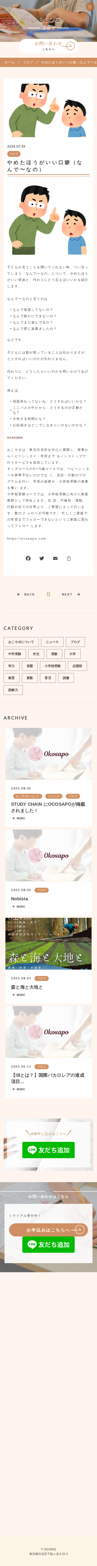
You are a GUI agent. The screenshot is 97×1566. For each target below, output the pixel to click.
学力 (11, 666)
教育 (11, 678)
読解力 (13, 690)
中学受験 (14, 654)
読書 (66, 678)
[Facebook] (28, 559)
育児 (48, 678)
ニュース (52, 642)
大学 (72, 654)
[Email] (55, 559)
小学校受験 (53, 666)
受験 (54, 654)
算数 (30, 678)
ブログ (13, 153)
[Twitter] (41, 559)
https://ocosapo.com (26, 538)
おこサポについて (21, 642)
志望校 (77, 666)
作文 (36, 654)
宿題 (30, 666)
